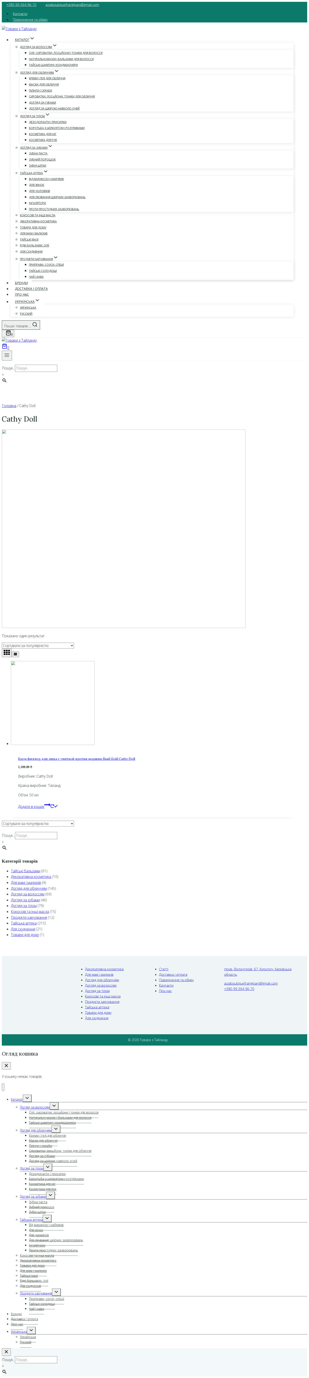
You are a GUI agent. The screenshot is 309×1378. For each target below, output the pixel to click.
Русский (26, 314)
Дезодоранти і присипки (48, 122)
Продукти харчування (29, 917)
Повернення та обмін (30, 19)
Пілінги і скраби (40, 91)
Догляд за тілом (24, 905)
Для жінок (36, 185)
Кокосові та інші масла (37, 215)
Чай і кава (36, 277)
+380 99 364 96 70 (21, 4)
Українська (28, 308)
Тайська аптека (24, 923)
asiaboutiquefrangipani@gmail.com (72, 4)
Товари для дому (33, 227)
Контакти (20, 13)
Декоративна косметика (38, 221)
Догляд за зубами (25, 900)
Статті (163, 969)
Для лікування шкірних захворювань (57, 197)
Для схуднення (31, 252)
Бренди (21, 283)
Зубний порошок (42, 159)
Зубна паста (38, 153)
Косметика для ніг (42, 134)
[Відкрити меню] (7, 356)
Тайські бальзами (25, 870)
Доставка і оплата (31, 289)
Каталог (17, 1099)
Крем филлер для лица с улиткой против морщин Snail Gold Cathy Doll (76, 759)
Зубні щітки (37, 166)
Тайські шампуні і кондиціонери (53, 65)
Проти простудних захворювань (54, 209)
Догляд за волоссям (27, 894)
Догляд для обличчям (29, 888)
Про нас (22, 294)
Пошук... (8, 368)
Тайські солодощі (43, 271)
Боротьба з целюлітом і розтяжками (57, 128)
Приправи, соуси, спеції (46, 265)
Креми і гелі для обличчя (47, 78)
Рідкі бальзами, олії (34, 245)
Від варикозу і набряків (46, 179)
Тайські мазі (29, 239)
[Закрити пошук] (6, 1352)
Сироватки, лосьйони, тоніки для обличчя (62, 96)
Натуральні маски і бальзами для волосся (61, 59)
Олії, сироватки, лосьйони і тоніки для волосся (65, 53)
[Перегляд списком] (15, 654)
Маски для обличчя (44, 84)
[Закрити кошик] (6, 1066)
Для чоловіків (39, 191)
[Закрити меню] (3, 1087)
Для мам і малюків (34, 233)
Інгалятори (37, 203)
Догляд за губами (42, 103)
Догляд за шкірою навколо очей (54, 108)
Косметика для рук (43, 140)
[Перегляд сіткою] (7, 653)
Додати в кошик (31, 806)
